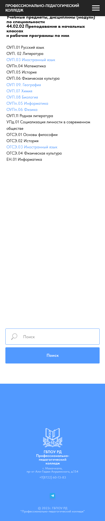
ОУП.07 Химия (19, 91)
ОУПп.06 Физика (21, 109)
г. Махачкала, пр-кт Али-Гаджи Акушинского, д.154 (52, 469)
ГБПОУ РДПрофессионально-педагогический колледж (52, 457)
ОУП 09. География (23, 84)
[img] (52, 437)
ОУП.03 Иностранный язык (30, 59)
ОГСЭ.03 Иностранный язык (31, 147)
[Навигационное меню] (96, 8)
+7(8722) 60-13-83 (52, 477)
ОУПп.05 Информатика (27, 103)
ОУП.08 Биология (22, 97)
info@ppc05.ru (52, 483)
